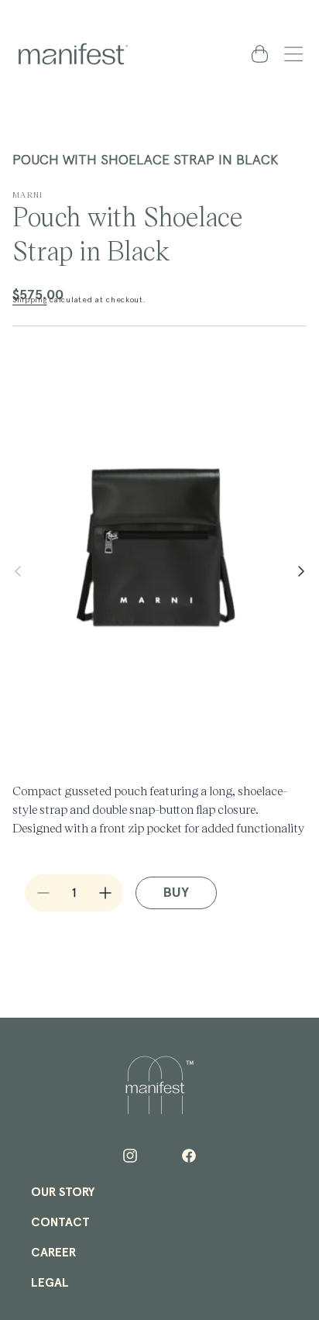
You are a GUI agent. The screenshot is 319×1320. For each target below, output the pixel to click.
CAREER (53, 1252)
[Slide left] (18, 571)
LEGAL (50, 1283)
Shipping (29, 300)
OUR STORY (62, 1192)
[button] (290, 53)
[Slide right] (301, 571)
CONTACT (60, 1222)
